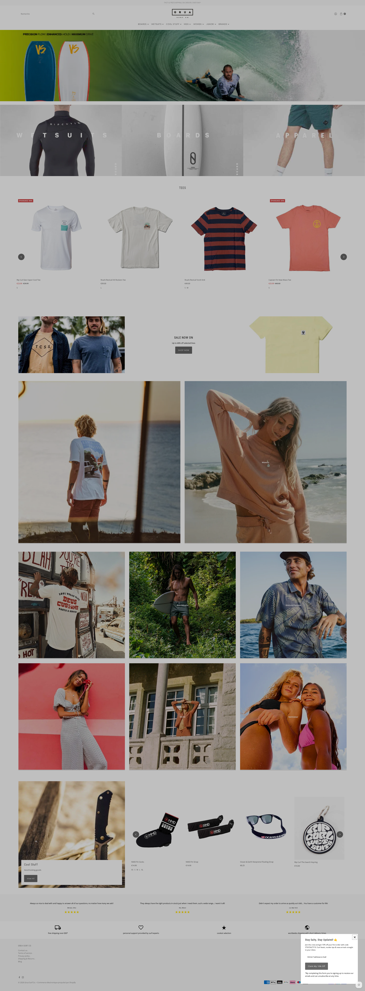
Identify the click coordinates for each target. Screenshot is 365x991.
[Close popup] (354, 937)
